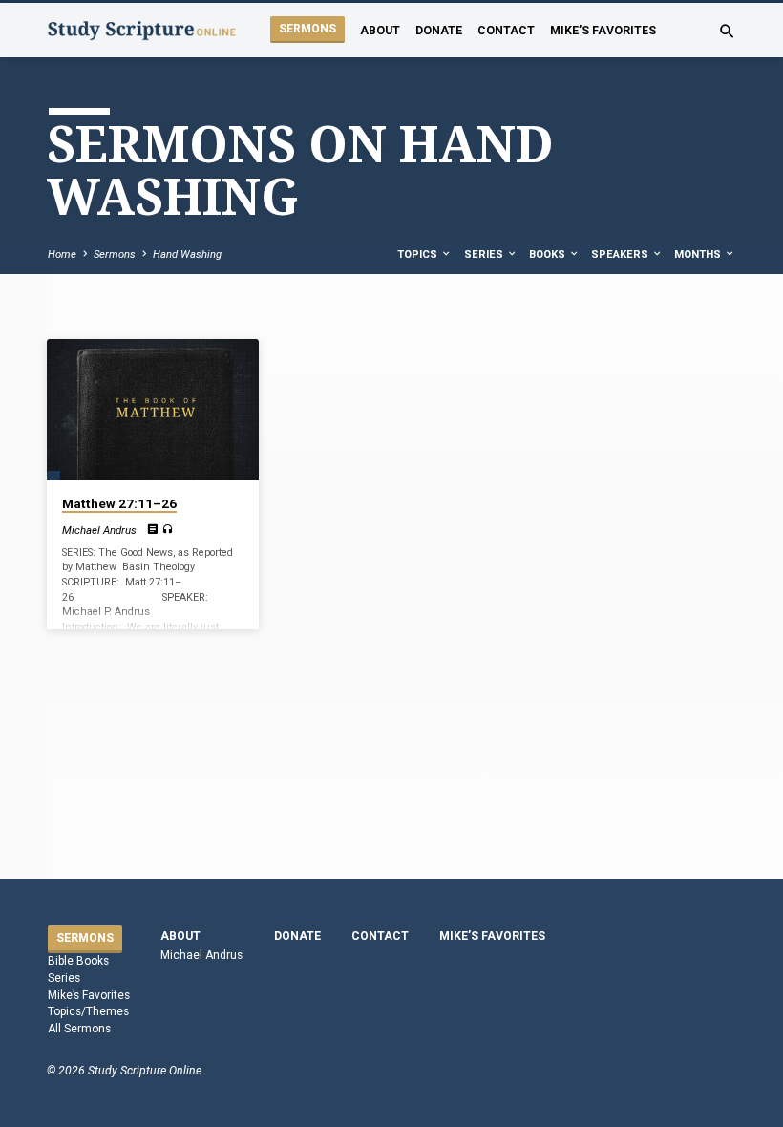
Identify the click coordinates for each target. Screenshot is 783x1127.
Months (699, 254)
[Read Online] (152, 529)
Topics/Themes (88, 1011)
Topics (418, 254)
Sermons (307, 28)
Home (62, 254)
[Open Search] (727, 32)
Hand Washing (187, 254)
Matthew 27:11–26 (119, 503)
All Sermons (79, 1028)
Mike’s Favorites (603, 30)
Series (485, 254)
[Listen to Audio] (167, 529)
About (380, 30)
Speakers (621, 254)
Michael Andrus (99, 530)
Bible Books (78, 961)
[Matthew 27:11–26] (153, 409)
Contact (506, 30)
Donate (438, 30)
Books (548, 254)
